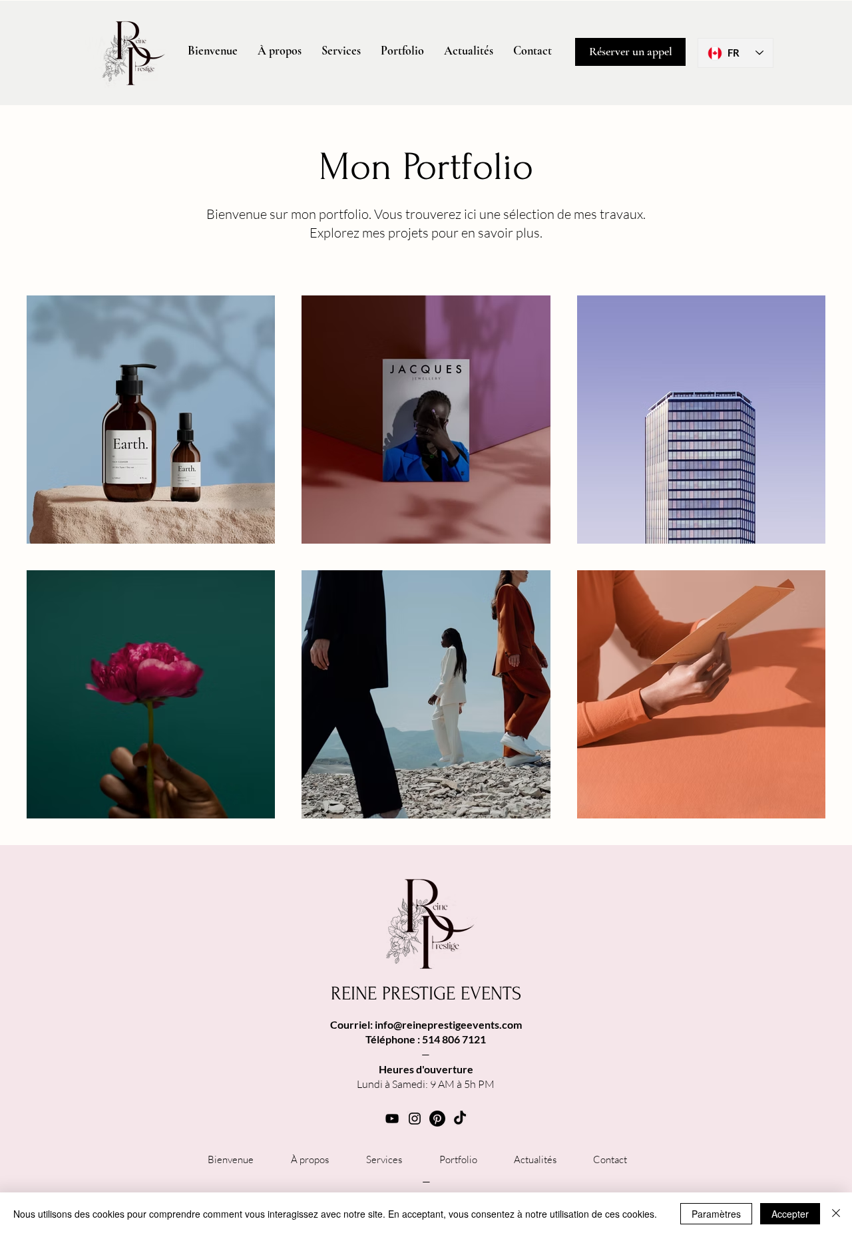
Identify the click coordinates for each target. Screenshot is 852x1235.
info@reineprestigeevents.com (448, 1024)
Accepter (790, 1213)
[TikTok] (460, 1119)
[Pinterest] (437, 1119)
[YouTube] (392, 1119)
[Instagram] (415, 1119)
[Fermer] (836, 1213)
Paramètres (716, 1213)
